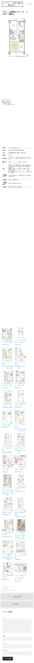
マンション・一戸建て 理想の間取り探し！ (12, 4)
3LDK (4, 590)
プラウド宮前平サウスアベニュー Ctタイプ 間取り (21, 424)
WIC (11, 590)
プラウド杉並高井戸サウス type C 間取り (7, 554)
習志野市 (4, 493)
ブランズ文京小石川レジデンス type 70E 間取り (7, 448)
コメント (5, 617)
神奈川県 (4, 366)
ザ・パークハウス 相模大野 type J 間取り (7, 511)
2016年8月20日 (5, 586)
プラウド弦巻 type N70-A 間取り (8, 576)
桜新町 (3, 579)
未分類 (16, 450)
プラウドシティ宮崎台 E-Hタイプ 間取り (21, 341)
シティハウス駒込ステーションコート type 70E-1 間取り (20, 577)
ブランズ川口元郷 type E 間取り (20, 488)
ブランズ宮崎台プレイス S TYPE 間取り (20, 384)
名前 (4, 635)
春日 (3, 452)
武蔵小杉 (17, 471)
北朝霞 (23, 516)
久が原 (23, 450)
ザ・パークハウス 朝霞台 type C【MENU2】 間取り (20, 512)
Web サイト (6, 650)
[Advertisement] (17, 79)
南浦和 (16, 559)
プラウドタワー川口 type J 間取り (7, 468)
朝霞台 (16, 516)
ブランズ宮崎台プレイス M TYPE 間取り (7, 384)
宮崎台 (3, 344)
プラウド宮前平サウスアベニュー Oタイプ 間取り (21, 362)
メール (5, 643)
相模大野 (4, 514)
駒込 (23, 538)
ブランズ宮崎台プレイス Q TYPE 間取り (7, 341)
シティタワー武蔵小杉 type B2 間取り (20, 468)
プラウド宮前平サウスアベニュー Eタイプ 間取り (8, 362)
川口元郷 (17, 491)
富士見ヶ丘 (8, 559)
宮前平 (7, 368)
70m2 (7, 590)
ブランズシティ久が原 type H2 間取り (20, 447)
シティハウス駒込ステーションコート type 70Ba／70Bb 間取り (20, 534)
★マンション (16, 590)
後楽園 (10, 452)
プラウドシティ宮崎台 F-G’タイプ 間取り (8, 423)
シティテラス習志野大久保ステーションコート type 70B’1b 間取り (8, 489)
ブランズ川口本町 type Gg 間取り (7, 533)
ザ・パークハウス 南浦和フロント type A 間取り (20, 555)
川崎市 (12, 366)
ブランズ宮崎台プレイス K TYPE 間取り (7, 404)
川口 (3, 471)
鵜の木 (19, 452)
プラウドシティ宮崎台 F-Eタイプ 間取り (21, 404)
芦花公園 (4, 557)
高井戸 (12, 558)
